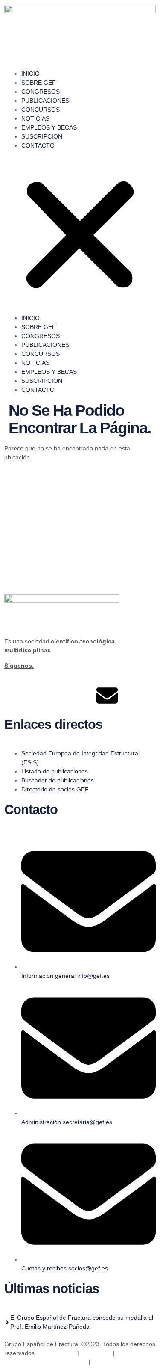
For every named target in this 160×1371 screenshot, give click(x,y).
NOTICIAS (35, 118)
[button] (80, 232)
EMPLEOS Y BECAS (49, 127)
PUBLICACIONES (45, 100)
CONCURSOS (40, 109)
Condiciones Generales (123, 1362)
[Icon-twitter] (38, 695)
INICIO (30, 73)
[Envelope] (107, 695)
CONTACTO (38, 145)
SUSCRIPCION (41, 136)
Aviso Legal (95, 1353)
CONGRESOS (40, 91)
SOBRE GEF (38, 82)
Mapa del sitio (57, 1353)
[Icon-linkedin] (61, 695)
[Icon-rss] (84, 695)
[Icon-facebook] (15, 695)
